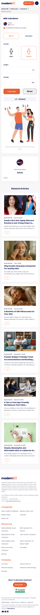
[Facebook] (8, 612)
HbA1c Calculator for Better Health (27, 542)
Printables (23, 547)
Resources (14, 9)
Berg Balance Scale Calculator (7, 536)
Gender (6, 44)
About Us (30, 602)
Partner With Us (25, 564)
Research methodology (28, 567)
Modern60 (4, 9)
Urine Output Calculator (28, 534)
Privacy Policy (5, 602)
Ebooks (3, 554)
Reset (30, 91)
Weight (6, 77)
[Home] (9, 478)
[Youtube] (3, 612)
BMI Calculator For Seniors (26, 529)
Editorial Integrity (7, 567)
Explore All (4, 518)
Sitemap (4, 571)
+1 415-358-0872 (13, 499)
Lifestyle (23, 515)
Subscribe (27, 3)
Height (5, 65)
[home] (8, 3)
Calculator (23, 9)
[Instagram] (5, 612)
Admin (12, 24)
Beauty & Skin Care (26, 511)
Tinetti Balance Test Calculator (8, 542)
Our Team (4, 564)
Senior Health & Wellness (9, 511)
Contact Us (23, 602)
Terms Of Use (15, 602)
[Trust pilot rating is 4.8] (20, 590)
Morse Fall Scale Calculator (7, 549)
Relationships (6, 515)
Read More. (11, 608)
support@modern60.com (13, 501)
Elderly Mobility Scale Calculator (8, 529)
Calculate (11, 91)
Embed (22, 99)
